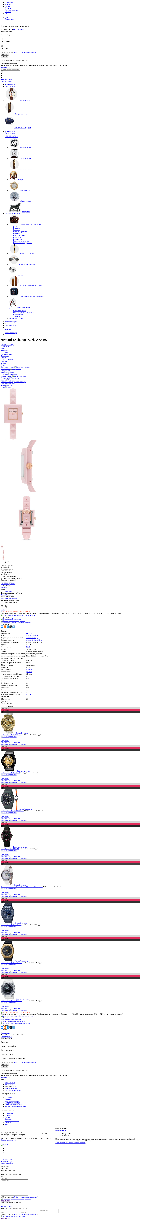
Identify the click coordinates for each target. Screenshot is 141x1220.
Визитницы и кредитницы (22, 243)
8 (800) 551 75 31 (7, 1161)
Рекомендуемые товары (13, 1104)
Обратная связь (6, 1159)
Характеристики (6, 376)
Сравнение (16, 742)
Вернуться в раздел (7, 367)
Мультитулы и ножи (24, 307)
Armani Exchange (7, 591)
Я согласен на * (20, 1197)
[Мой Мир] (8, 626)
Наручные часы (24, 100)
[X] (10, 626)
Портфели (16, 228)
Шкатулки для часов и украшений (32, 296)
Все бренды (9, 1097)
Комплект (4, 372)
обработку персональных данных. (25, 52)
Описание (4, 374)
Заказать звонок (18, 29)
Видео (3, 387)
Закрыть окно (5, 67)
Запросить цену (19, 1216)
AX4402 (29, 694)
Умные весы (17, 316)
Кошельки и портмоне (21, 241)
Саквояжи (16, 230)
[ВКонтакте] (2, 626)
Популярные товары (12, 1101)
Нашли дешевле (19, 621)
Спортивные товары (16, 309)
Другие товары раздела (27, 615)
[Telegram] (13, 626)
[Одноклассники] (5, 626)
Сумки (15, 226)
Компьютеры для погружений (23, 312)
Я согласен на (20, 52)
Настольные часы (26, 158)
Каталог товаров (7, 79)
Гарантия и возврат (12, 10)
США (3, 610)
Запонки (20, 275)
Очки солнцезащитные (27, 264)
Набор (3, 371)
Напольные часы (26, 169)
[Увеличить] (13, 439)
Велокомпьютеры (19, 311)
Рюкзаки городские (20, 232)
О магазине (9, 2)
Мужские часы (10, 84)
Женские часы (10, 86)
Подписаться (16, 619)
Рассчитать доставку (24, 623)
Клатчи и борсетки (20, 235)
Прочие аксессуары (16, 318)
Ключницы (17, 237)
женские (4, 587)
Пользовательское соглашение (74, 1143)
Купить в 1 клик (6, 742)
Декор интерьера (26, 201)
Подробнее (5, 741)
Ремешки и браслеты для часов (31, 285)
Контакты (8, 4)
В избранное (5, 744)
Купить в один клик (24, 1199)
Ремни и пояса (18, 239)
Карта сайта (59, 1143)
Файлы (3, 385)
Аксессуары (5, 378)
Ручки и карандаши (27, 253)
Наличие (4, 383)
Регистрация (9, 19)
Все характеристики (8, 584)
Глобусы (21, 179)
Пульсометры (18, 314)
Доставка (8, 8)
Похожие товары (7, 382)
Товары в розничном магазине (15, 1106)
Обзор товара (5, 369)
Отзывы (8, 12)
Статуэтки (26, 212)
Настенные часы (25, 147)
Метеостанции (25, 190)
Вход (6, 17)
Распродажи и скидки (12, 1103)
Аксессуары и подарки (23, 128)
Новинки (8, 1099)
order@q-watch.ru (61, 1130)
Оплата (7, 6)
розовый (29, 669)
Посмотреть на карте (8, 1140)
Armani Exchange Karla (9, 598)
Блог (6, 14)
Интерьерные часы (21, 114)
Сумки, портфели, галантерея (30, 224)
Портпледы (17, 233)
